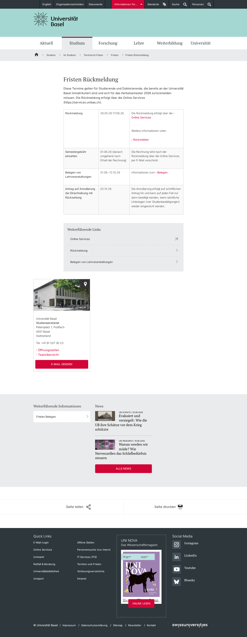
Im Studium (69, 55)
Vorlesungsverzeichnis (90, 571)
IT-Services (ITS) (87, 556)
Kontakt (151, 625)
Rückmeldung (79, 250)
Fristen (114, 55)
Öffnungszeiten (48, 350)
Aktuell (46, 43)
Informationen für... (125, 4)
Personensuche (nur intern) (94, 549)
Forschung (108, 43)
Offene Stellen (85, 542)
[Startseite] (37, 55)
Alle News (123, 468)
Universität (201, 43)
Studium (77, 43)
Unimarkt (38, 556)
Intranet (81, 578)
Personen (196, 6)
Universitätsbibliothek (46, 571)
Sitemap (118, 625)
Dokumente (95, 4)
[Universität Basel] (56, 19)
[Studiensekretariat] (85, 284)
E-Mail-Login (41, 542)
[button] (78, 507)
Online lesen (141, 603)
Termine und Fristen (89, 564)
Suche (174, 6)
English (46, 4)
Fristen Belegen (46, 416)
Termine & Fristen (93, 55)
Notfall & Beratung (44, 564)
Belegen (162, 172)
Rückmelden (141, 139)
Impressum (69, 625)
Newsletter (134, 625)
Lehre (139, 43)
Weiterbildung (170, 43)
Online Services (80, 239)
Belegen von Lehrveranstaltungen (91, 262)
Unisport (38, 578)
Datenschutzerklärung (94, 625)
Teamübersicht (48, 355)
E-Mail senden (61, 364)
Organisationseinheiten (70, 4)
